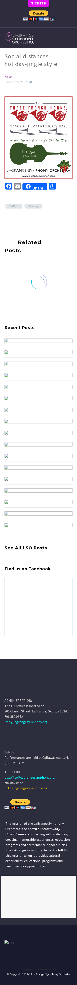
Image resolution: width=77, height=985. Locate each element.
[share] (30, 655)
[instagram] (15, 655)
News (8, 76)
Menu (69, 38)
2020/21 (14, 206)
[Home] (11, 742)
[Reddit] (38, 218)
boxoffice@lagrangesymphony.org (29, 777)
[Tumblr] (26, 218)
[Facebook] (7, 218)
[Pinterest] (19, 218)
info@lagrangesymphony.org (25, 722)
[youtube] (22, 655)
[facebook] (7, 655)
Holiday (33, 206)
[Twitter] (13, 218)
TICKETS (38, 3)
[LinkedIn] (32, 218)
